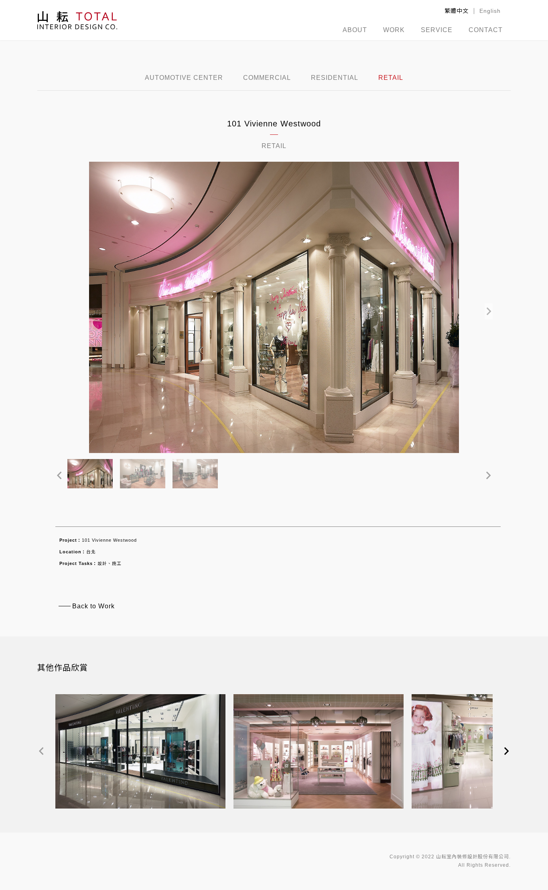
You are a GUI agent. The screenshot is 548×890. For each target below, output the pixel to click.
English (490, 11)
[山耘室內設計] (77, 20)
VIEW (141, 763)
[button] (489, 307)
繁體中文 (456, 11)
